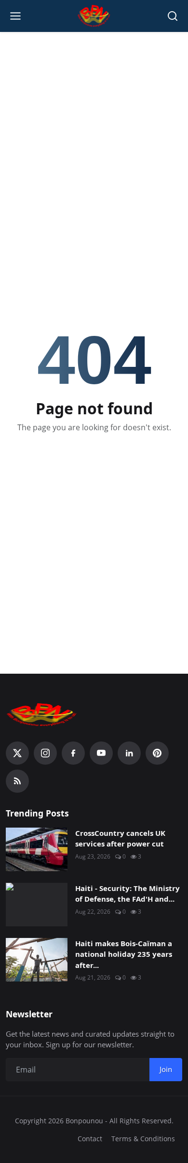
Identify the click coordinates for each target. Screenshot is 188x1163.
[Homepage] (94, 16)
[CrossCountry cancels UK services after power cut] (36, 849)
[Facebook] (73, 753)
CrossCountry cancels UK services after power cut (120, 838)
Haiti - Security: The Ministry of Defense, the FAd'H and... (127, 893)
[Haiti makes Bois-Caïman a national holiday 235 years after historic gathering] (36, 960)
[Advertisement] (94, 136)
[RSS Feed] (17, 781)
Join (166, 1069)
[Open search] (172, 16)
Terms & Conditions (143, 1138)
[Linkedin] (129, 753)
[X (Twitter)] (17, 753)
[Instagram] (45, 753)
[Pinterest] (157, 753)
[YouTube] (101, 753)
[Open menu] (15, 16)
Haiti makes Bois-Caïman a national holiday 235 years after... (123, 954)
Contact (90, 1138)
